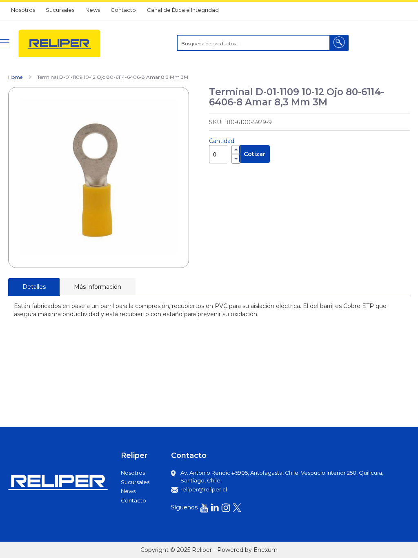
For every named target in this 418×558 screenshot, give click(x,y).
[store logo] (59, 43)
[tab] (34, 287)
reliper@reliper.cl (203, 489)
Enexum (265, 550)
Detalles (34, 286)
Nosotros (23, 10)
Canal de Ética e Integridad (183, 10)
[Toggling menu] (4, 42)
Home (15, 77)
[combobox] (263, 43)
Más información (97, 286)
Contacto (123, 10)
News (92, 10)
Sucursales (60, 10)
